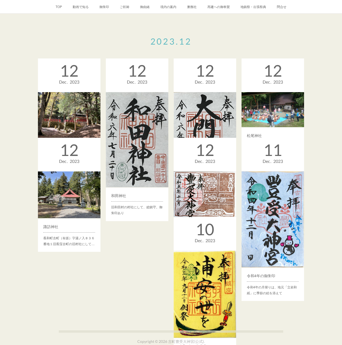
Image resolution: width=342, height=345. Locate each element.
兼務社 (192, 6)
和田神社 (118, 195)
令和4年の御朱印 (261, 275)
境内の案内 (168, 6)
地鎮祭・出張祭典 (253, 6)
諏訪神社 (50, 226)
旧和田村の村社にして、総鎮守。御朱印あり (136, 210)
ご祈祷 (124, 6)
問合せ (281, 6)
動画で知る (81, 6)
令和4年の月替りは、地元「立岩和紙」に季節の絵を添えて (272, 290)
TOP (59, 6)
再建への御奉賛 (218, 6)
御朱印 (104, 6)
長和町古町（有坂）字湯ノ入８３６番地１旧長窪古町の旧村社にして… (69, 241)
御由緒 (145, 6)
